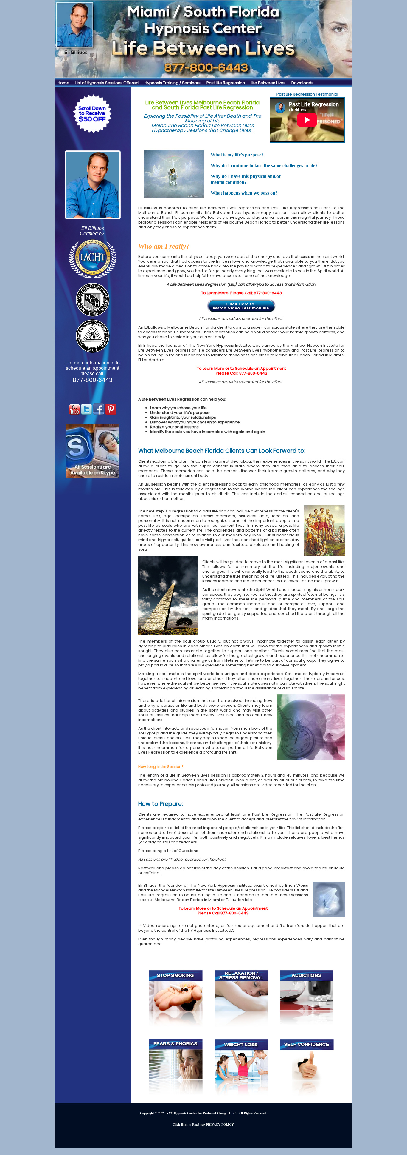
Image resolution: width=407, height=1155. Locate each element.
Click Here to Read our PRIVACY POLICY (203, 1124)
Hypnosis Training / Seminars (173, 83)
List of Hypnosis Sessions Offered (107, 83)
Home (63, 83)
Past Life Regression (225, 83)
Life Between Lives (268, 83)
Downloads (302, 83)
